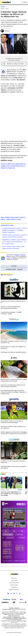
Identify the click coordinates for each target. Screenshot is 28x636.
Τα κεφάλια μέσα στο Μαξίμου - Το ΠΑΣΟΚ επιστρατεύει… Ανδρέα (11, 313)
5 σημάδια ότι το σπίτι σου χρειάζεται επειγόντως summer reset (13, 461)
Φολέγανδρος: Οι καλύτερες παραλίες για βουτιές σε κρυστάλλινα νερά (13, 342)
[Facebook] (11, 593)
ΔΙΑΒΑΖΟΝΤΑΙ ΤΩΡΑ (7, 225)
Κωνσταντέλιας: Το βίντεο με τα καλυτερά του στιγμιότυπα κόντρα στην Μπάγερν (12, 421)
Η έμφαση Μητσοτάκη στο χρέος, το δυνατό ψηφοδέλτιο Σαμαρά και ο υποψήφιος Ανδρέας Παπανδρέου (14, 230)
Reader (17, 254)
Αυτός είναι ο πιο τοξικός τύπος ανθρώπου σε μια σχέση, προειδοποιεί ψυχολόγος (13, 385)
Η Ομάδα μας (14, 587)
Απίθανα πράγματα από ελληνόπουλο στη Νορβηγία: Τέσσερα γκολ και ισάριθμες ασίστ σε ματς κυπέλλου (14, 432)
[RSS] (8, 593)
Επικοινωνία (14, 578)
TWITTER (20, 269)
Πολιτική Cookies (14, 585)
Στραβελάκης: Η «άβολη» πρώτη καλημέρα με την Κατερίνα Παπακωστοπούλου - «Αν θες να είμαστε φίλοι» (14, 241)
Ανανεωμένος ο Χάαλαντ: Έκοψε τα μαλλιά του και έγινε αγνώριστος (13, 427)
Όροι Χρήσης (14, 580)
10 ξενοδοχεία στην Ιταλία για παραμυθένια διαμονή (13, 352)
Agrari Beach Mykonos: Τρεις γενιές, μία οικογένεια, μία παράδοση (13, 467)
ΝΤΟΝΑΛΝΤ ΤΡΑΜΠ (11, 269)
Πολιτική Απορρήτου (14, 582)
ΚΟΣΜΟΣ (3, 6)
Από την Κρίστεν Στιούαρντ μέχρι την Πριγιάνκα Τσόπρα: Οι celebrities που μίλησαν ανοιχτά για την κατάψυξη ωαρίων (13, 392)
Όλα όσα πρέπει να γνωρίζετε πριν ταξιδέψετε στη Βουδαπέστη (13, 347)
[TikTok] (19, 593)
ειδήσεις (14, 258)
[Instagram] (14, 593)
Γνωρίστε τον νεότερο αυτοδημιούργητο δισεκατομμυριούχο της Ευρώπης (10, 307)
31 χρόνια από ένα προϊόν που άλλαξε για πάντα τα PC (13, 302)
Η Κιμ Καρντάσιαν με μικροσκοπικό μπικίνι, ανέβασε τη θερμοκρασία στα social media (14, 380)
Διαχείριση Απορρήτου (14, 589)
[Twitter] (17, 593)
